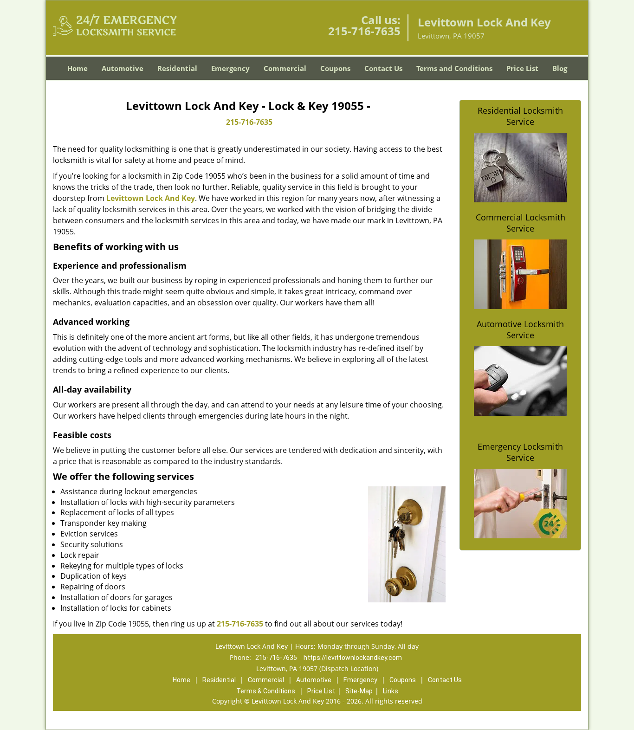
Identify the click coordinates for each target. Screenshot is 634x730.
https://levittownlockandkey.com (353, 657)
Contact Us (383, 68)
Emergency (230, 68)
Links (390, 691)
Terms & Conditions (265, 691)
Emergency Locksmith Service (520, 452)
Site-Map (359, 691)
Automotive (122, 68)
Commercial (285, 68)
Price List (522, 68)
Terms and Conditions (454, 68)
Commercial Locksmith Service (520, 223)
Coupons (335, 68)
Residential (177, 68)
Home (77, 68)
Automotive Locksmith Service (520, 329)
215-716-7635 (364, 31)
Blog (559, 68)
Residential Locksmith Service (520, 116)
